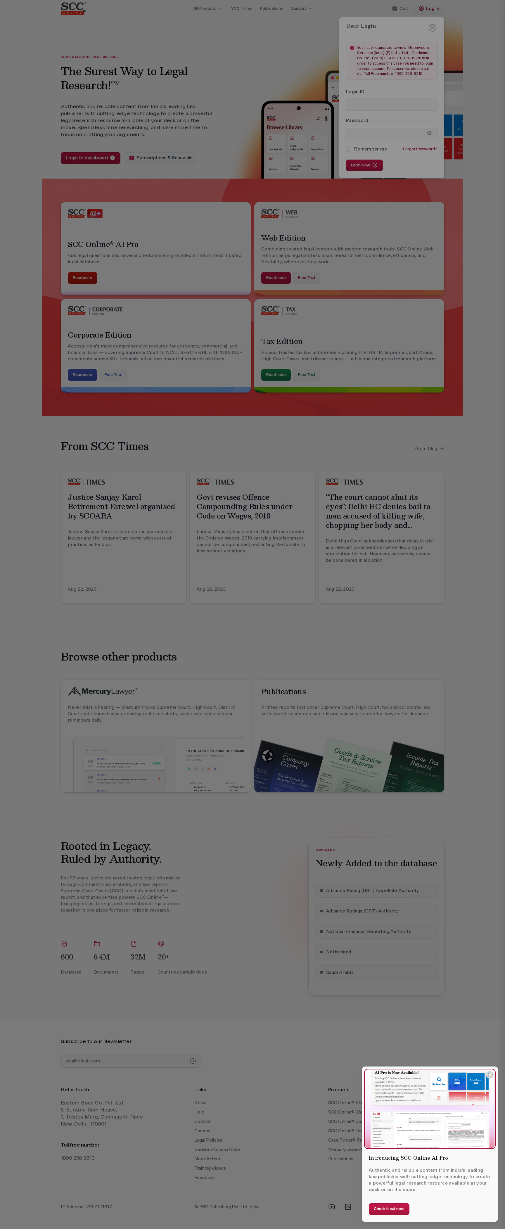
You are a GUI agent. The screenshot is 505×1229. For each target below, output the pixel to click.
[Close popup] (489, 1074)
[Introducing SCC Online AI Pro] (429, 1109)
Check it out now (389, 1208)
